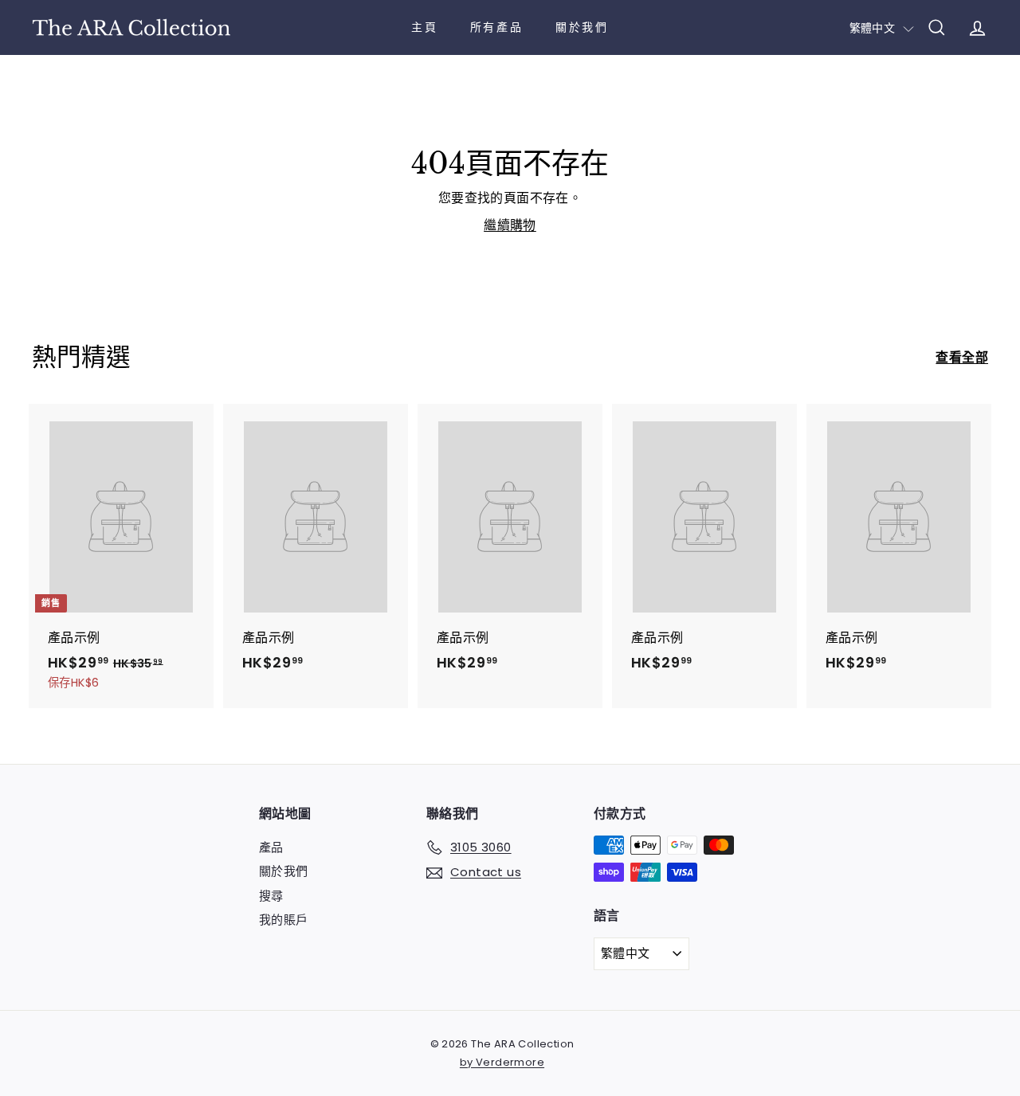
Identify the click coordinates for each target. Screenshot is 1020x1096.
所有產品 (497, 27)
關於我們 (582, 27)
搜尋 (271, 895)
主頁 (424, 27)
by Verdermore (502, 1062)
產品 (271, 847)
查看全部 (962, 357)
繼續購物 (510, 225)
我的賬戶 (283, 919)
